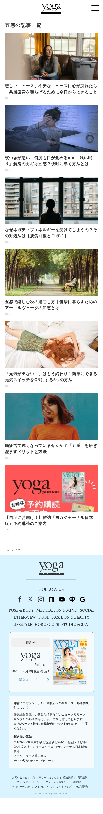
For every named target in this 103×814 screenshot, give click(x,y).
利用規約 (83, 777)
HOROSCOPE (47, 625)
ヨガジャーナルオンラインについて (32, 786)
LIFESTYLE (22, 625)
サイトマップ (64, 786)
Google (83, 599)
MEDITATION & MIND (57, 610)
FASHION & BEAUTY (71, 617)
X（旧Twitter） (30, 599)
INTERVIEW (25, 617)
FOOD (44, 617)
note (51, 599)
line (72, 599)
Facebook (19, 599)
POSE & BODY (21, 610)
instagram (41, 599)
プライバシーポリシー (29, 782)
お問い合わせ (19, 777)
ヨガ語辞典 (82, 786)
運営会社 (78, 782)
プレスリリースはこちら (45, 777)
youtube (61, 599)
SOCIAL (87, 610)
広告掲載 (68, 777)
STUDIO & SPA (75, 625)
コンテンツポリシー (57, 782)
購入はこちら (29, 680)
